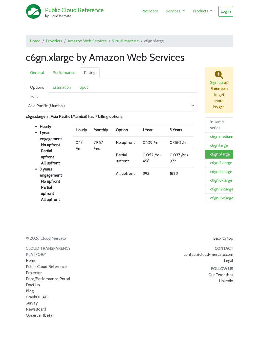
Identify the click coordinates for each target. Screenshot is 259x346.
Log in (226, 11)
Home (35, 41)
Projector (34, 272)
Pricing (89, 72)
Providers (149, 11)
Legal (228, 260)
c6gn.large (219, 145)
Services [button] (173, 11)
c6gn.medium (221, 136)
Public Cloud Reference (74, 10)
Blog (30, 291)
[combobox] (108, 105)
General (37, 72)
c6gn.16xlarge (221, 198)
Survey (32, 303)
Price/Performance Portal (48, 278)
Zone (34, 97)
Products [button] (201, 11)
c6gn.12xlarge (221, 189)
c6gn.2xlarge (221, 162)
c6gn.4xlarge (221, 171)
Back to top (223, 238)
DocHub (33, 284)
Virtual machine (125, 41)
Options (37, 87)
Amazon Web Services (87, 41)
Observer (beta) (40, 315)
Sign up (216, 82)
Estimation (62, 87)
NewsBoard (36, 309)
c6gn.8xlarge (221, 180)
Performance (64, 72)
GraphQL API (37, 297)
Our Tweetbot (220, 274)
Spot (84, 87)
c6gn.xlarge (220, 154)
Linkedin (226, 280)
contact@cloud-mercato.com (208, 254)
